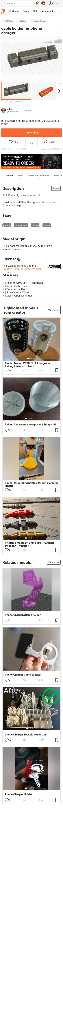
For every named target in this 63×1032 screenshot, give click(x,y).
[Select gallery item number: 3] (34, 358)
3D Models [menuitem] (13, 11)
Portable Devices (39, 21)
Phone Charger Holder (18, 794)
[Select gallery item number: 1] (28, 358)
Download (33, 132)
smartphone (21, 225)
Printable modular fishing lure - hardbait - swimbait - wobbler (30, 544)
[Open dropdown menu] (59, 28)
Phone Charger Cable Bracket (23, 674)
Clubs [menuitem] (35, 11)
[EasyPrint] (37, 3)
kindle (46, 225)
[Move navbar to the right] (60, 11)
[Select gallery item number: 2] (31, 358)
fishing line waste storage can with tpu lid (30, 424)
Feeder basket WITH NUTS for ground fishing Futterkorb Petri (28, 365)
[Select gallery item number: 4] (34, 418)
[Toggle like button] (7, 370)
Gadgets (22, 21)
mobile (35, 225)
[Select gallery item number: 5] (36, 418)
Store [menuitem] (26, 11)
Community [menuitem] (48, 11)
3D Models (8, 21)
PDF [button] (57, 188)
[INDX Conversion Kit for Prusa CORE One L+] (31, 161)
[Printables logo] (3, 11)
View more (53, 310)
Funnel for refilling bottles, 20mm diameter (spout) (31, 484)
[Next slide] (59, 91)
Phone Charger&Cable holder (23, 614)
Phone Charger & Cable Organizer (25, 734)
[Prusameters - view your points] (43, 3)
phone (6, 225)
